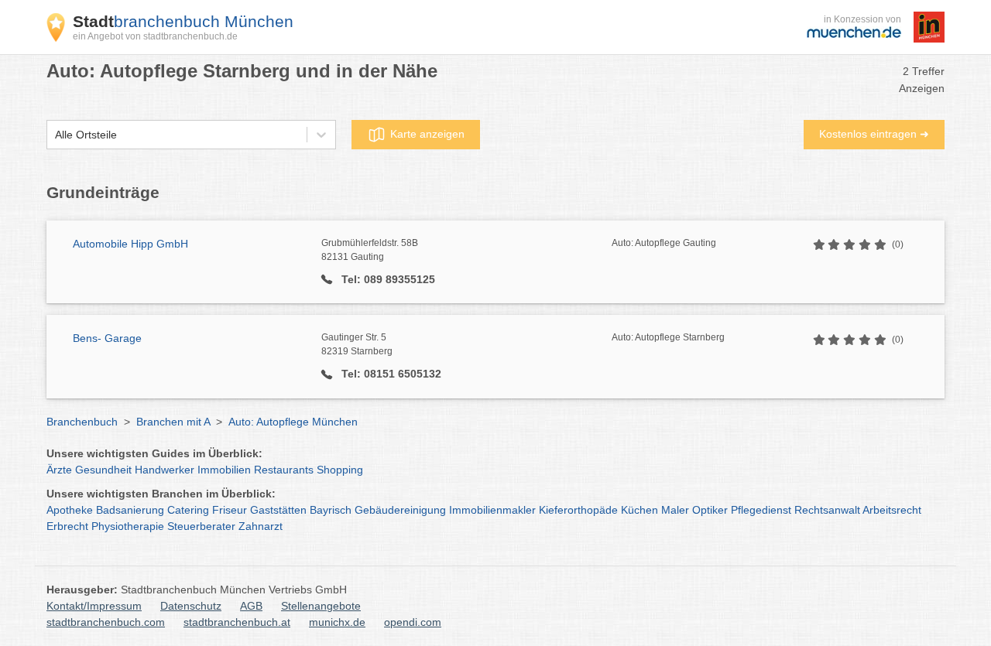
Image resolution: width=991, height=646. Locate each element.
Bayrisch (330, 510)
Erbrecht (67, 526)
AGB (251, 606)
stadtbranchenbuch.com (105, 622)
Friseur (229, 510)
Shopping (340, 469)
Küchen (639, 510)
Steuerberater (201, 526)
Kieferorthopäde (578, 510)
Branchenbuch (82, 421)
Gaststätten (278, 510)
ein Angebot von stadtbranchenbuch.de (155, 36)
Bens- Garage (107, 338)
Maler (675, 510)
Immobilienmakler (492, 510)
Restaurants (284, 469)
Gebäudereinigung (400, 510)
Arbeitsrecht (891, 510)
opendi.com (412, 622)
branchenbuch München (183, 21)
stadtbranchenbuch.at (236, 622)
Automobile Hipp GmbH (130, 244)
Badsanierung (130, 510)
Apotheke (69, 510)
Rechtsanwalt (827, 510)
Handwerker (164, 469)
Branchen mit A (173, 421)
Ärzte (59, 469)
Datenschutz (190, 606)
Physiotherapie (127, 526)
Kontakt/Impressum (94, 606)
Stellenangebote (321, 606)
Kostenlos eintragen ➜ (874, 134)
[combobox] (55, 135)
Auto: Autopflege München (293, 421)
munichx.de (337, 622)
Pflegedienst (761, 510)
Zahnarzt (260, 526)
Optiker (710, 510)
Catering (188, 510)
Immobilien (224, 469)
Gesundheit (103, 469)
